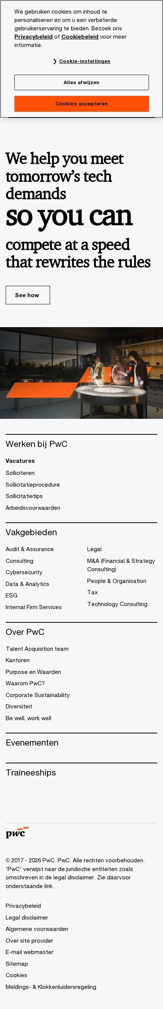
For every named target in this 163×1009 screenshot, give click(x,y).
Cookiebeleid (80, 36)
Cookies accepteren (81, 103)
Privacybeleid (33, 36)
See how (27, 294)
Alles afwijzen (82, 82)
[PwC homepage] (17, 836)
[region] (81, 59)
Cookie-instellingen (84, 61)
